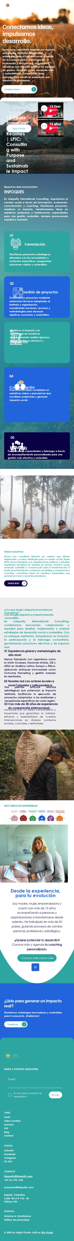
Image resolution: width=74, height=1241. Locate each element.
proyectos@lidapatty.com (18, 1187)
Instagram (10, 1157)
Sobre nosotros (12, 1120)
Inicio (7, 1117)
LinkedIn (9, 1150)
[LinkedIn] (53, 5)
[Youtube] (56, 5)
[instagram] (35, 967)
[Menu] (66, 4)
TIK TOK (8, 1161)
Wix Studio (47, 1232)
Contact (8, 1135)
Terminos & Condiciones (17, 1216)
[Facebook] (51, 5)
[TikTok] (59, 5)
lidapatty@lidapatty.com (18, 1176)
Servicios (9, 1124)
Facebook (10, 1154)
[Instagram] (47, 5)
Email (12, 1079)
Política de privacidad (16, 1219)
